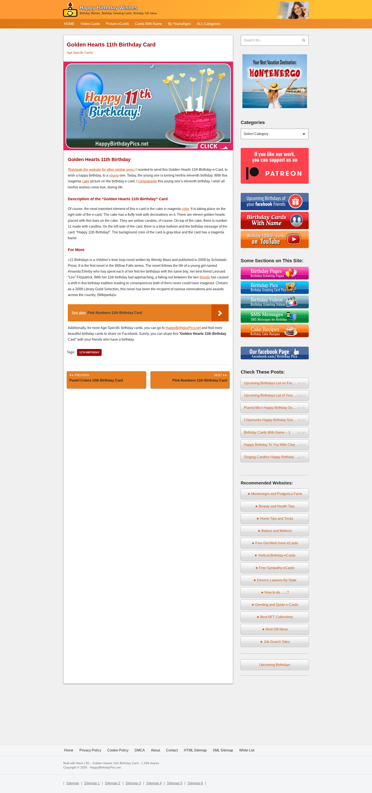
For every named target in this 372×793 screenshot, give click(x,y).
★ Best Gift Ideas (275, 629)
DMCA (140, 750)
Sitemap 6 (195, 783)
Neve (79, 763)
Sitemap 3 (133, 783)
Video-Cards (90, 24)
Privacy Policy (90, 750)
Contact (172, 750)
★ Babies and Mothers (274, 531)
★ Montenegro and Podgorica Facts (274, 494)
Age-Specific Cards (80, 52)
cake (85, 181)
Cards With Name (148, 24)
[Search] (304, 40)
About (155, 750)
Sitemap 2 (112, 783)
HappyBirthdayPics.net (183, 328)
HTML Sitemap (195, 750)
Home (68, 750)
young (114, 175)
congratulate (147, 181)
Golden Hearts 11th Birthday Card (115, 763)
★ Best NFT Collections (274, 617)
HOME (69, 24)
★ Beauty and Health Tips (274, 506)
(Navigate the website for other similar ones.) (102, 169)
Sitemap (72, 783)
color (185, 209)
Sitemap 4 (154, 783)
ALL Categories (208, 24)
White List (246, 750)
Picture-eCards (117, 24)
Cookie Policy (118, 750)
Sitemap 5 (174, 783)
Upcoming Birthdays (274, 665)
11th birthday (89, 352)
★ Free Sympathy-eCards (274, 568)
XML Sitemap (223, 750)
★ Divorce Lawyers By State (274, 580)
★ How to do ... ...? (275, 592)
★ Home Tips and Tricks (274, 518)
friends (205, 277)
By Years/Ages (179, 24)
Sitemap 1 (92, 783)
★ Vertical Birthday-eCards (274, 555)
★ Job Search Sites (275, 642)
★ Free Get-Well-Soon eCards (274, 543)
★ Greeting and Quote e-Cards (274, 605)
